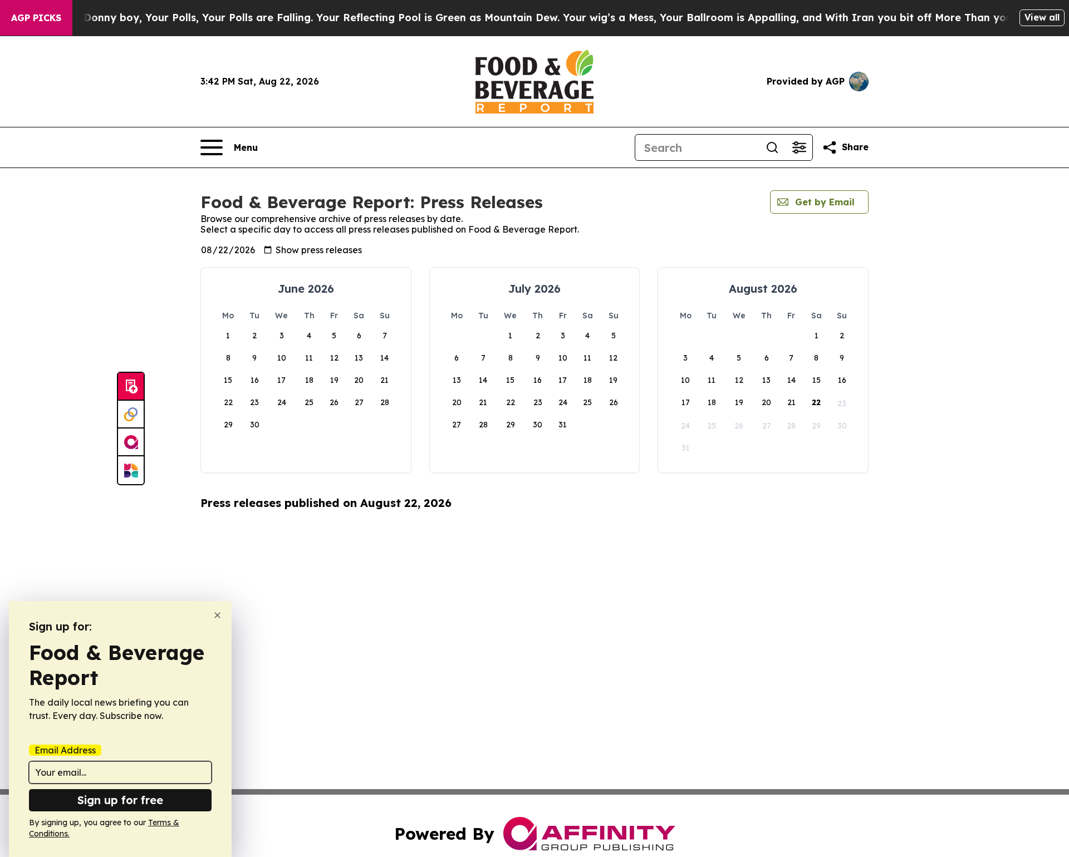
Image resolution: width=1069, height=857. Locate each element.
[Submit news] (131, 387)
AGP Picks (36, 17)
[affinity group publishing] (131, 442)
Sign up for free (120, 800)
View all (1042, 17)
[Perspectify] (131, 414)
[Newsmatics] (131, 470)
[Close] (217, 615)
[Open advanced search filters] (799, 147)
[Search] (772, 147)
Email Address (65, 750)
